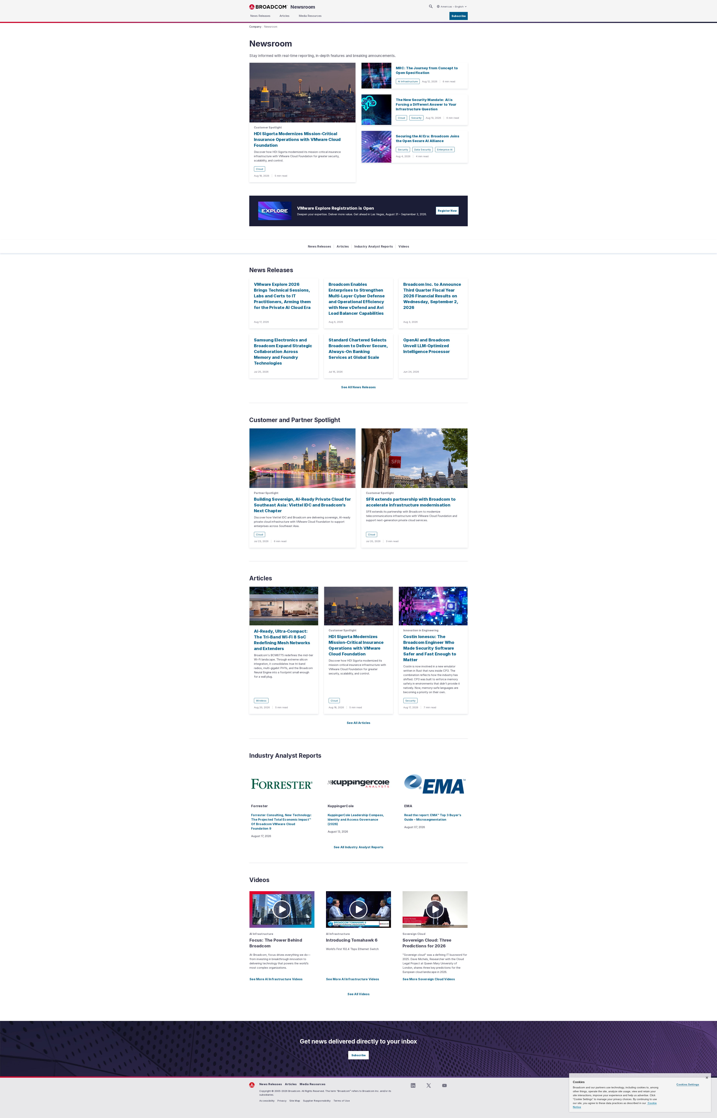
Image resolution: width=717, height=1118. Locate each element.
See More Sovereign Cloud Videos (429, 979)
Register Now (447, 210)
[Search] (431, 6)
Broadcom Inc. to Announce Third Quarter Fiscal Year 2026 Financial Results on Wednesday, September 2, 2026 (432, 296)
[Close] (707, 1078)
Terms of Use (341, 1100)
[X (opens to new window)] (428, 1085)
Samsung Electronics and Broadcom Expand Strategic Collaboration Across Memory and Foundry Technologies (283, 352)
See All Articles (358, 723)
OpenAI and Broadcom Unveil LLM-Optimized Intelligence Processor (426, 346)
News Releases (319, 246)
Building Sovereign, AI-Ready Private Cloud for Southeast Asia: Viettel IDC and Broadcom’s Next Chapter (302, 505)
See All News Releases (358, 387)
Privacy (281, 1100)
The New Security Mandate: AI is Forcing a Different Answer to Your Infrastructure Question (426, 104)
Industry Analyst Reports (373, 246)
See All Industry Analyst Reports (359, 847)
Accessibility (266, 1100)
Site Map (294, 1100)
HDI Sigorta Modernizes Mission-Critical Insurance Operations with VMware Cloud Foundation (297, 139)
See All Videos (358, 994)
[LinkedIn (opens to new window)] (413, 1085)
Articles (343, 246)
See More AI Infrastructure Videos (275, 979)
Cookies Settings (687, 1084)
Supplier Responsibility (316, 1100)
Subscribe (458, 16)
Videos (403, 246)
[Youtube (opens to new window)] (444, 1085)
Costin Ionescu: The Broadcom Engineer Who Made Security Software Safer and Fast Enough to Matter (429, 648)
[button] (281, 909)
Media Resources (312, 1084)
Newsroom (303, 7)
